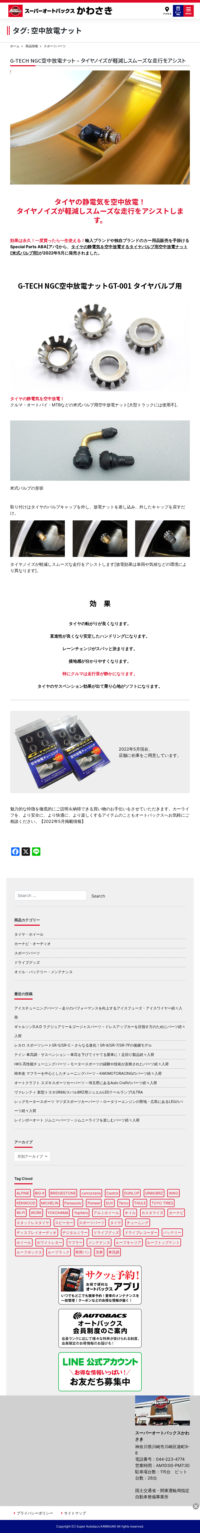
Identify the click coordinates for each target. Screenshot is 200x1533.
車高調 (113, 1252)
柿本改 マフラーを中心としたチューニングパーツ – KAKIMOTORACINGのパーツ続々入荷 (88, 1073)
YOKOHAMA (57, 1212)
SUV (109, 1203)
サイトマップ (75, 1513)
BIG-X (40, 1193)
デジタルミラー (75, 1232)
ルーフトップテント (163, 1242)
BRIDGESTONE (63, 1193)
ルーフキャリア (128, 1242)
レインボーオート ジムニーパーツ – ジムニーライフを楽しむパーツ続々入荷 (77, 1120)
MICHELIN (50, 1203)
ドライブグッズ (27, 962)
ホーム (15, 46)
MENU (188, 14)
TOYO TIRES (162, 1203)
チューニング (137, 1222)
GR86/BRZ (154, 1193)
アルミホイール (106, 1212)
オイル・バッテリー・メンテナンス (43, 972)
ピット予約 (178, 13)
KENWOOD (25, 1203)
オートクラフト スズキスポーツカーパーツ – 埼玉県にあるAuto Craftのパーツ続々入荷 (85, 1082)
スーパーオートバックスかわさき (61, 11)
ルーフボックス (29, 1252)
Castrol (112, 1193)
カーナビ (176, 1212)
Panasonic (73, 1203)
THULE (140, 1203)
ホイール (23, 1242)
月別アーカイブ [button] (30, 1156)
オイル (130, 1212)
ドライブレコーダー (141, 1232)
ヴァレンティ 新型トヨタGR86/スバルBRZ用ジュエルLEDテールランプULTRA (78, 1092)
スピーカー (64, 1222)
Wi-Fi (20, 1212)
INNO (173, 1193)
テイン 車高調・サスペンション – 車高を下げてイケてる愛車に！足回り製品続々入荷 (84, 1054)
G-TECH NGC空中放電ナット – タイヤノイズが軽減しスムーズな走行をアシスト (98, 60)
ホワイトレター (49, 1242)
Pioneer (94, 1203)
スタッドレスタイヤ (32, 1222)
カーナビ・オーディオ (32, 943)
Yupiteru (81, 1212)
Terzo (123, 1203)
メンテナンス (99, 1242)
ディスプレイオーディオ (36, 1232)
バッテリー (172, 1232)
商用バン (82, 1252)
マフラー (75, 1242)
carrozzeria (91, 1193)
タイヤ (115, 1222)
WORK (36, 1212)
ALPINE (22, 1193)
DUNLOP (131, 1193)
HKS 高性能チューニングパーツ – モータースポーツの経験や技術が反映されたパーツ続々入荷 (91, 1064)
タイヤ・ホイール (28, 934)
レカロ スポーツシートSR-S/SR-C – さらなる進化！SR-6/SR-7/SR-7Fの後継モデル (83, 1045)
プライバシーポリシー (35, 1513)
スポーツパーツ (27, 953)
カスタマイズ (152, 1212)
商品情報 (32, 46)
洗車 (99, 1252)
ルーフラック (59, 1252)
